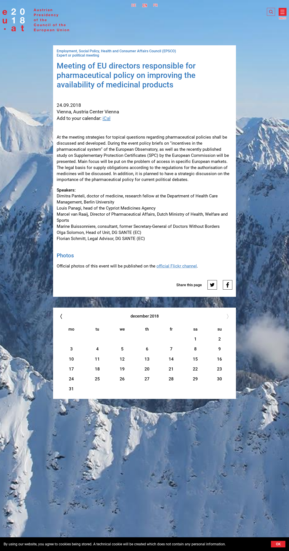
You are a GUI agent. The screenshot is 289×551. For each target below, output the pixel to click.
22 (195, 369)
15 (195, 359)
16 (219, 359)
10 (71, 359)
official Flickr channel (176, 266)
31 (71, 388)
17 (71, 369)
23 (219, 369)
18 (97, 369)
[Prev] (61, 316)
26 (122, 379)
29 (195, 379)
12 (122, 359)
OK (278, 544)
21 (171, 369)
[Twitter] (212, 285)
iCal (106, 118)
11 (97, 359)
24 (71, 379)
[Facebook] (227, 285)
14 (171, 359)
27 (146, 379)
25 (97, 379)
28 (171, 379)
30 (219, 379)
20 (146, 369)
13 (146, 359)
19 (122, 369)
